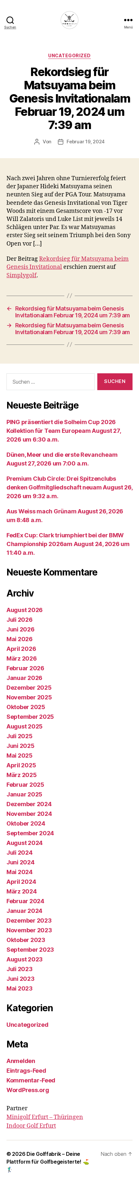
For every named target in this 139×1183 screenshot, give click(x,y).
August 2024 (24, 842)
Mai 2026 (19, 639)
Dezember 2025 (29, 687)
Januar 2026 (24, 677)
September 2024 (30, 833)
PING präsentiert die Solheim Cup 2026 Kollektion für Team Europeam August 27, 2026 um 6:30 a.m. (63, 431)
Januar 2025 (24, 794)
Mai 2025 (19, 755)
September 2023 (30, 949)
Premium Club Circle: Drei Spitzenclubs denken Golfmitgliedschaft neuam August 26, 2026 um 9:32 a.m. (69, 487)
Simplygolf (21, 275)
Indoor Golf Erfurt (31, 1126)
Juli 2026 (19, 619)
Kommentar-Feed (30, 1080)
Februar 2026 (25, 668)
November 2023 (29, 930)
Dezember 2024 (29, 804)
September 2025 (30, 716)
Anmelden (20, 1060)
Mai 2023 (19, 988)
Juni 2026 (20, 629)
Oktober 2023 (25, 940)
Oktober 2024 (25, 823)
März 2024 (21, 891)
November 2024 (29, 813)
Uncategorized (69, 55)
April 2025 (21, 765)
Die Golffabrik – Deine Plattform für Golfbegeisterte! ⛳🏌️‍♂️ (47, 1162)
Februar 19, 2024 (86, 141)
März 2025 (21, 775)
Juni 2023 (20, 978)
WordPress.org (27, 1090)
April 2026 (21, 648)
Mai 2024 (19, 872)
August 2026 (24, 610)
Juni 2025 (20, 745)
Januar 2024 (24, 910)
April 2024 (21, 881)
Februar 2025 (25, 784)
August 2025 (24, 726)
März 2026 (21, 658)
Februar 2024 (25, 901)
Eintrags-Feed (26, 1070)
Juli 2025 (19, 736)
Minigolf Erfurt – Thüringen (44, 1117)
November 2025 (29, 697)
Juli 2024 (19, 852)
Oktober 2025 (25, 707)
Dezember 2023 (29, 920)
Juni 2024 (20, 862)
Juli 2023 (19, 969)
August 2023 (24, 959)
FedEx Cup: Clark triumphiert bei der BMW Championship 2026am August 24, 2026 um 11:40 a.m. (68, 544)
